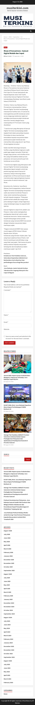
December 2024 (9, 603)
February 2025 (8, 596)
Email (6, 322)
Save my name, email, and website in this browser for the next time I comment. (18, 337)
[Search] (30, 31)
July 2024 (7, 621)
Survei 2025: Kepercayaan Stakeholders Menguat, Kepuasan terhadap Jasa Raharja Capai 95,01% (17, 364)
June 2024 (7, 625)
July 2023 (7, 664)
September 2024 (9, 614)
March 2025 (7, 592)
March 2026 (7, 549)
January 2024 (8, 643)
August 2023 (8, 661)
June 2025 (7, 581)
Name (6, 315)
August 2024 (8, 617)
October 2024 (8, 610)
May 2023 (7, 672)
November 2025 (9, 563)
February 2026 (8, 552)
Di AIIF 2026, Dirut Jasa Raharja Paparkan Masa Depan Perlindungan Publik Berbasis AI (17, 393)
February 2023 (8, 682)
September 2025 (9, 570)
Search (6, 454)
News (5, 47)
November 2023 (9, 650)
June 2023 (7, 668)
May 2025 (7, 585)
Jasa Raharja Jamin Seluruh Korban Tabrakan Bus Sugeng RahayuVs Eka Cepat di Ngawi (16, 269)
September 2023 (9, 657)
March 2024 (7, 635)
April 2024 (7, 632)
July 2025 (7, 578)
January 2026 (8, 556)
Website (6, 329)
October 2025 (8, 567)
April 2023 (7, 675)
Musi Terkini (8, 56)
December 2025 (9, 560)
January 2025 (8, 599)
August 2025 (8, 574)
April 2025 (7, 588)
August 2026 (8, 531)
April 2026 (7, 545)
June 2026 (7, 538)
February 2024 (8, 639)
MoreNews (26, 701)
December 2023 (9, 646)
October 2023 (8, 653)
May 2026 (7, 541)
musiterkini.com (17, 8)
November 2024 (9, 607)
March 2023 (7, 679)
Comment (7, 290)
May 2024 (7, 628)
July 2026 (7, 534)
